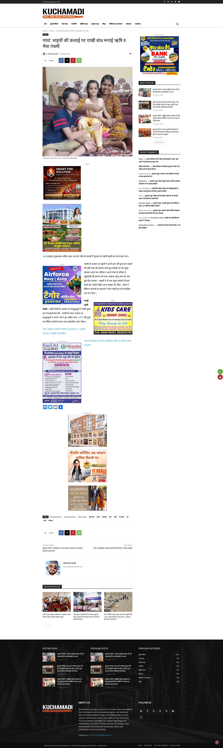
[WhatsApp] (79, 60)
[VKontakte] (172, 711)
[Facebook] (164, 1)
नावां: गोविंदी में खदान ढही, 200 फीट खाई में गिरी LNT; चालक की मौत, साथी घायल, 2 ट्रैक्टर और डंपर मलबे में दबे (118, 617)
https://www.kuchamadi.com (73, 567)
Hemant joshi (53, 54)
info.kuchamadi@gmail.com (100, 735)
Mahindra (143, 181)
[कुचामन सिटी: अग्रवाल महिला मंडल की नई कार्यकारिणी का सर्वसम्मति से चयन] (145, 92)
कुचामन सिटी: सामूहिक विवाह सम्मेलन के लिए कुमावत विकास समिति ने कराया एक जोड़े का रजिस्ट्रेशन (166, 118)
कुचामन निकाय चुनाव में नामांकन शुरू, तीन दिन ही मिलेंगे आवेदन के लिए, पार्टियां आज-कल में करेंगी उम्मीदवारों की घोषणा (166, 104)
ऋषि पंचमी (91, 517)
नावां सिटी (104, 517)
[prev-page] (44, 625)
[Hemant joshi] (44, 54)
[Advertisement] (131, 13)
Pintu (141, 159)
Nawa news (82, 517)
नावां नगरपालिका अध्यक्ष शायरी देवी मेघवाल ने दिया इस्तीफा (112, 548)
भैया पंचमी (121, 517)
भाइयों (115, 517)
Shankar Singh (144, 203)
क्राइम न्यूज (77, 610)
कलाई (98, 517)
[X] (171, 1)
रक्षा (127, 517)
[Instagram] (168, 1)
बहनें (110, 517)
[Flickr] (153, 711)
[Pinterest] (73, 60)
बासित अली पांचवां (144, 166)
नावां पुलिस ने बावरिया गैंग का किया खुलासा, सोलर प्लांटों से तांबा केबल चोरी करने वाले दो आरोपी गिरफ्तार (86, 617)
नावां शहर (51, 31)
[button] (177, 24)
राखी (45, 520)
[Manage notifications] (217, 742)
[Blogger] (141, 711)
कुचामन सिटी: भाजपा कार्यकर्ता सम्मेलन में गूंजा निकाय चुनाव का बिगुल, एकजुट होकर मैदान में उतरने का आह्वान (165, 131)
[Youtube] (178, 1)
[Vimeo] (175, 1)
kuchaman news (70, 517)
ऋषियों (80, 317)
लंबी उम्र (51, 520)
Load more (159, 142)
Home (45, 31)
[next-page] (48, 625)
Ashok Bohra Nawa (146, 225)
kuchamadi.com (55, 517)
